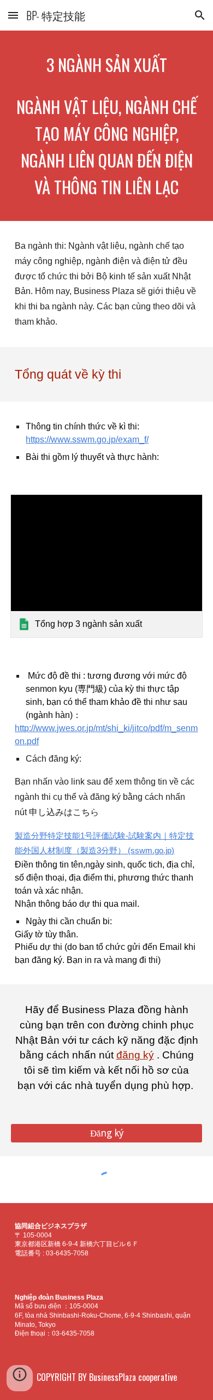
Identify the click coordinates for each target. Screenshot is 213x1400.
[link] (106, 566)
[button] (13, 15)
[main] (106, 65)
